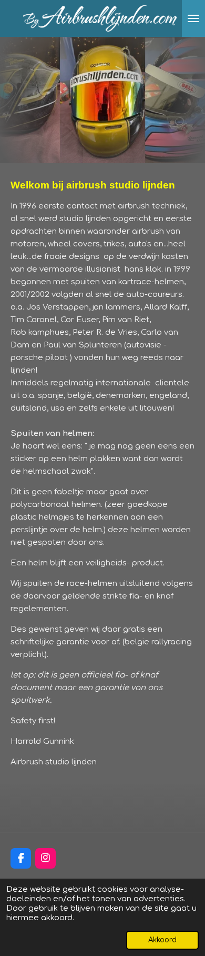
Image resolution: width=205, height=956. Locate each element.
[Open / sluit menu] (193, 18)
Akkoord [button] (162, 940)
